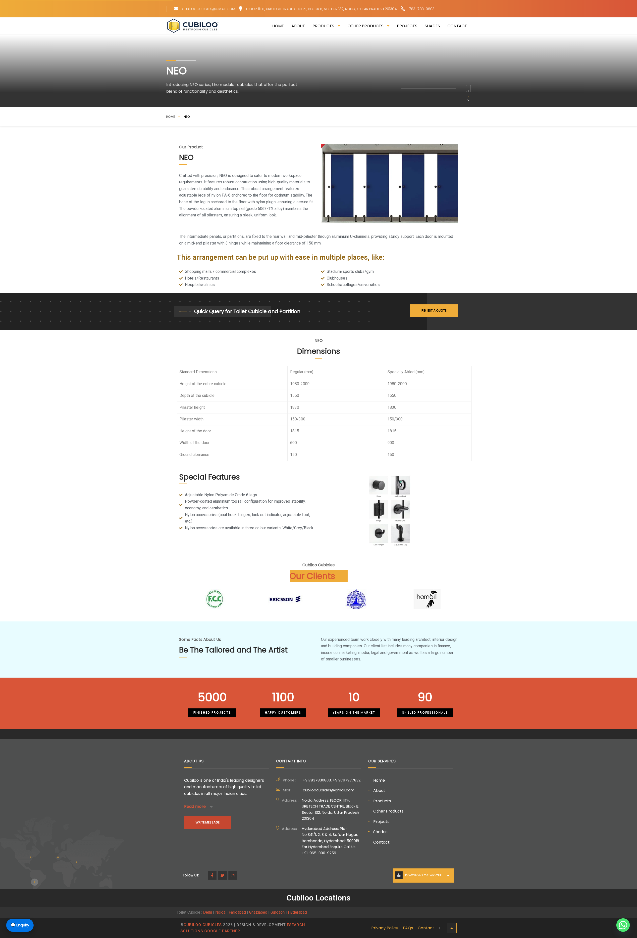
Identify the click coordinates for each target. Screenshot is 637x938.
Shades (432, 26)
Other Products (365, 26)
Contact (457, 26)
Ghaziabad (258, 912)
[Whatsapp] (623, 925)
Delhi (207, 912)
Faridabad (237, 912)
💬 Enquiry (20, 925)
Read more (195, 806)
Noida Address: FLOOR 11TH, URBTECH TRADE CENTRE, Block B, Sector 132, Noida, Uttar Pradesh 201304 (330, 809)
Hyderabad (297, 912)
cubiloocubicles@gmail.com (208, 8)
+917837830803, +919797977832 (332, 780)
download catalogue (423, 875)
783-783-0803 (421, 8)
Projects (407, 26)
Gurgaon (277, 912)
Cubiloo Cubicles (203, 925)
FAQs (408, 928)
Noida (220, 912)
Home (278, 26)
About (298, 26)
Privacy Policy (384, 928)
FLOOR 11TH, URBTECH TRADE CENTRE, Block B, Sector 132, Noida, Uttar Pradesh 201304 (321, 8)
